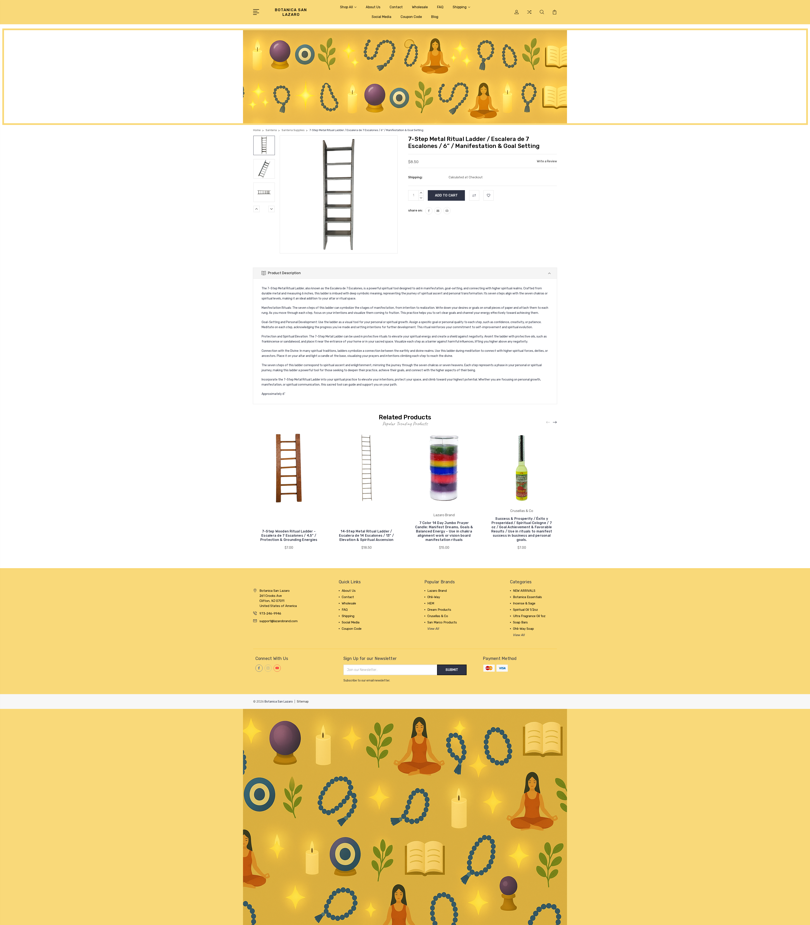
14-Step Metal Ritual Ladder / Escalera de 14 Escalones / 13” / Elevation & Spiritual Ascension (366, 535)
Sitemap (303, 701)
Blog (434, 17)
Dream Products (439, 610)
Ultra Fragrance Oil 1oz (529, 616)
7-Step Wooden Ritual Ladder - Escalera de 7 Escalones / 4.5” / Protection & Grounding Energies (288, 535)
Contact (396, 7)
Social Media (381, 17)
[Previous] (256, 209)
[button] (405, 76)
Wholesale (420, 7)
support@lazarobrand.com (278, 621)
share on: (415, 210)
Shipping (460, 7)
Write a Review (547, 161)
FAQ (440, 7)
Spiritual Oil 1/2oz (525, 610)
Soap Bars (520, 622)
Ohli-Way (433, 597)
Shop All (346, 7)
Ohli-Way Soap (523, 629)
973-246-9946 (270, 613)
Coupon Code (411, 17)
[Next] (271, 209)
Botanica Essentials (527, 597)
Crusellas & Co (437, 616)
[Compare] (529, 14)
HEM (430, 603)
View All (433, 629)
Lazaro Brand (437, 591)
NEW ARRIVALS (524, 591)
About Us (373, 7)
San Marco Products (442, 622)
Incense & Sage (524, 603)
